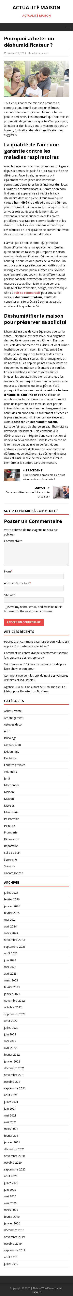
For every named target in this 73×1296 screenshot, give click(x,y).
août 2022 (10, 1021)
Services (9, 866)
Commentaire (13, 541)
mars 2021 (11, 1129)
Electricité (10, 758)
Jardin (7, 778)
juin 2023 (10, 960)
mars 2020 (11, 1210)
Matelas (9, 805)
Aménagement (14, 718)
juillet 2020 (11, 1183)
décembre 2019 (14, 1230)
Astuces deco (13, 724)
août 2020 (10, 1176)
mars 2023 (11, 980)
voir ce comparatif (27, 293)
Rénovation (11, 839)
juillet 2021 (11, 1102)
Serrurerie (10, 859)
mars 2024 (11, 933)
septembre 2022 (15, 1014)
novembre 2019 (14, 1237)
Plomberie (10, 832)
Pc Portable (11, 819)
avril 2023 (10, 973)
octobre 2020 (13, 1162)
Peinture (9, 826)
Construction (12, 745)
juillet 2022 (11, 1028)
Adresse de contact (16, 583)
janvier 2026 (12, 906)
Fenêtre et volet (14, 765)
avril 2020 (10, 1203)
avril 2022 (10, 1048)
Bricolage (10, 738)
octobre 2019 (13, 1243)
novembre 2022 (14, 1000)
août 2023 (10, 953)
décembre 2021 (14, 1068)
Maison (9, 792)
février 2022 (12, 1054)
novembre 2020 (14, 1156)
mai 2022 (10, 1041)
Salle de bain (12, 852)
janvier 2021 (12, 1142)
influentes (10, 772)
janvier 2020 (12, 1223)
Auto (7, 731)
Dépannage (11, 751)
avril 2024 (10, 926)
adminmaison (39, 53)
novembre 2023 (14, 940)
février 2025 (12, 913)
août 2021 (10, 1095)
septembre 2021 (15, 1088)
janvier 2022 (12, 1061)
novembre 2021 (14, 1075)
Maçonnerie (12, 785)
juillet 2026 (11, 893)
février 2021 (12, 1136)
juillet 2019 (11, 1264)
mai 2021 (10, 1115)
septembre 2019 (15, 1250)
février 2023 (12, 987)
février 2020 (12, 1217)
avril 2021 (10, 1122)
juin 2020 (10, 1189)
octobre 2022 (13, 1007)
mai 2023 (10, 967)
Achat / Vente (13, 711)
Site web (9, 595)
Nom (7, 571)
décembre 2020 (14, 1149)
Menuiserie (11, 812)
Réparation (11, 846)
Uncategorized (13, 873)
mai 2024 (10, 919)
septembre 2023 (15, 946)
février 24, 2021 (16, 53)
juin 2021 (10, 1108)
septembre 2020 (15, 1169)
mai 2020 (10, 1196)
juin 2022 (10, 1034)
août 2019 (10, 1257)
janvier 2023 (12, 994)
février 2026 (12, 899)
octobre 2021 (13, 1082)
